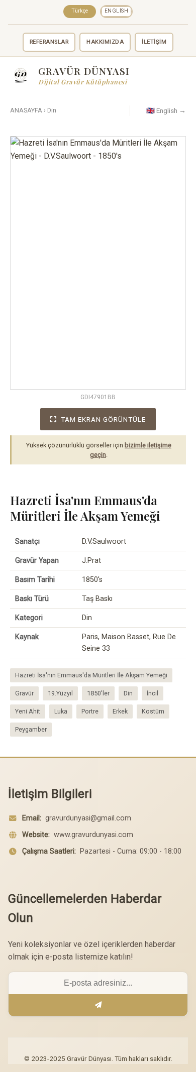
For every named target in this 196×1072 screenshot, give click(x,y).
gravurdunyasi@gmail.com (88, 818)
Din (51, 110)
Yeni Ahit (27, 711)
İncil (152, 693)
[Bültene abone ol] (98, 1005)
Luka (60, 711)
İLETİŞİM (154, 42)
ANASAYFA (26, 110)
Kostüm (153, 711)
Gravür (24, 693)
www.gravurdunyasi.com (93, 834)
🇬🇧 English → (166, 110)
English (117, 11)
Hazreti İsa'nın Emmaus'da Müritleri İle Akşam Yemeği (91, 675)
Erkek (120, 711)
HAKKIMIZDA (105, 42)
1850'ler (98, 693)
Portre (90, 711)
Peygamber (31, 729)
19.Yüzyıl (60, 693)
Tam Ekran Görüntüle (103, 419)
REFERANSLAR (49, 42)
